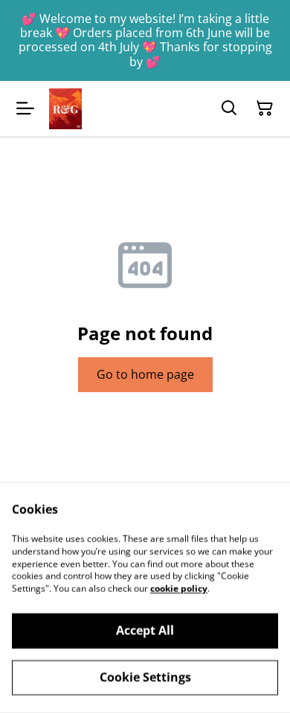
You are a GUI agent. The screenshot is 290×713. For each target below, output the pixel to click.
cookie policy (178, 588)
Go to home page (145, 374)
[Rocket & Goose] (65, 108)
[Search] (229, 108)
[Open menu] (25, 108)
